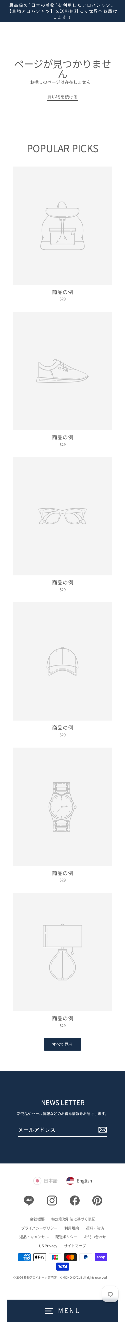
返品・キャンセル (34, 1236)
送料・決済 (95, 1228)
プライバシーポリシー (39, 1228)
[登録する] (101, 1130)
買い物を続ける (62, 96)
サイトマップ (75, 1245)
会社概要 (37, 1219)
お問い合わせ (95, 1236)
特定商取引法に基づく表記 (73, 1219)
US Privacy (48, 1245)
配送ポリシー (66, 1236)
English (84, 1180)
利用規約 (71, 1228)
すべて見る (62, 1044)
